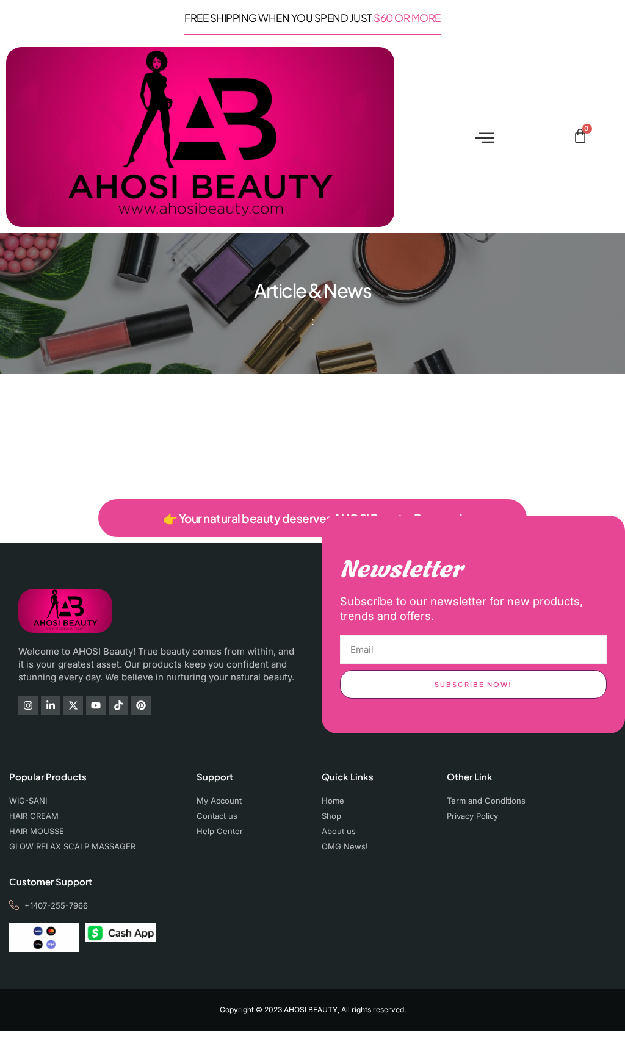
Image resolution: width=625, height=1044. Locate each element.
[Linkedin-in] (50, 705)
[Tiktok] (118, 705)
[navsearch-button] (560, 137)
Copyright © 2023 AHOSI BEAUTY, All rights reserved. (313, 1009)
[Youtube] (96, 705)
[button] (484, 137)
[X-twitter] (73, 705)
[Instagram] (28, 705)
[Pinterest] (141, 705)
